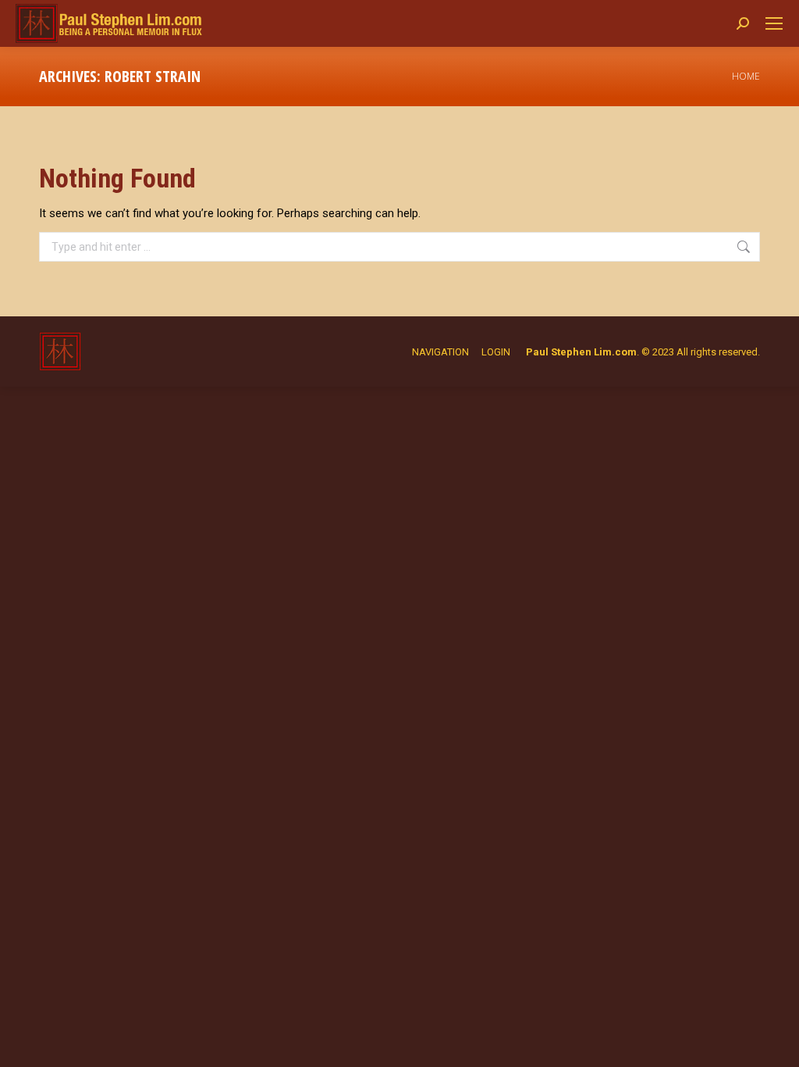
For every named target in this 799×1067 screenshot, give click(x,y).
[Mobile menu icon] (774, 23)
